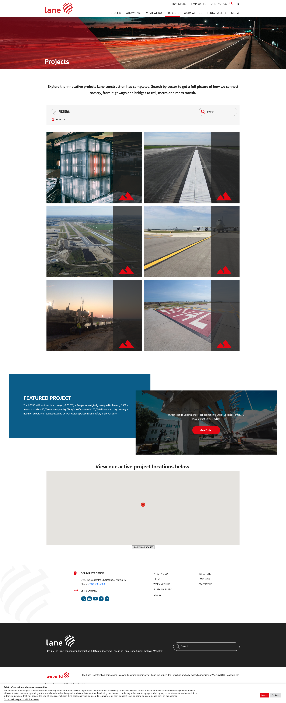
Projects (173, 13)
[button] (143, 505)
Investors (179, 4)
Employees (198, 4)
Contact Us (219, 4)
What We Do (154, 13)
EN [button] (237, 4)
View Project (206, 430)
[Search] (203, 112)
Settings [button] (275, 695)
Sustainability (216, 13)
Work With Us (193, 13)
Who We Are (133, 13)
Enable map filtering (143, 547)
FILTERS (64, 112)
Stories (116, 13)
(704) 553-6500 (96, 584)
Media (235, 13)
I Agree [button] (264, 695)
